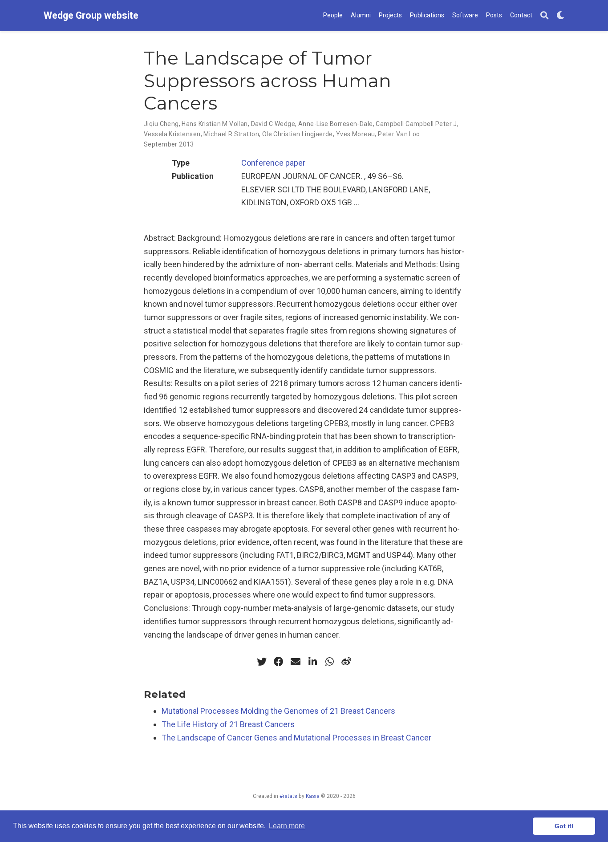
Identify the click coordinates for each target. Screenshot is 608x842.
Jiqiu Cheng (161, 123)
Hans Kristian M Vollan (214, 123)
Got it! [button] (564, 826)
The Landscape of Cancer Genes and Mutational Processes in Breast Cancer (296, 737)
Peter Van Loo (399, 134)
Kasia (313, 796)
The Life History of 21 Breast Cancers (228, 724)
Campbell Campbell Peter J (416, 123)
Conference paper (273, 162)
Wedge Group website (91, 15)
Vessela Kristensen (172, 134)
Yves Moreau (355, 134)
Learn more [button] (287, 826)
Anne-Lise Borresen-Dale (335, 123)
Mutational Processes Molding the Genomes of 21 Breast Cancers (278, 711)
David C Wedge (273, 123)
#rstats (288, 796)
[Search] (544, 16)
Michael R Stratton (231, 134)
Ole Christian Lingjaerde (297, 134)
